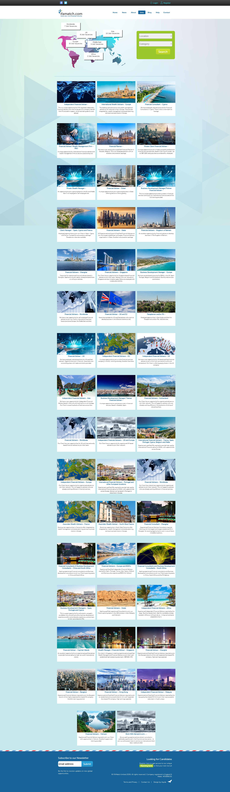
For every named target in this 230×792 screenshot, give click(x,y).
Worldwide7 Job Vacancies (71, 25)
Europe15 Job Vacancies (75, 43)
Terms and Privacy (130, 782)
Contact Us (145, 782)
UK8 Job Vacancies (86, 34)
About (133, 12)
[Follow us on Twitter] (65, 4)
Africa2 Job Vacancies (93, 55)
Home (115, 12)
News (124, 12)
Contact (166, 12)
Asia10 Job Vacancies (112, 32)
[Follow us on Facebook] (61, 4)
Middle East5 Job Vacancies (97, 43)
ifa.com (71, 13)
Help (158, 12)
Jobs (142, 12)
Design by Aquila (160, 782)
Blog (150, 12)
